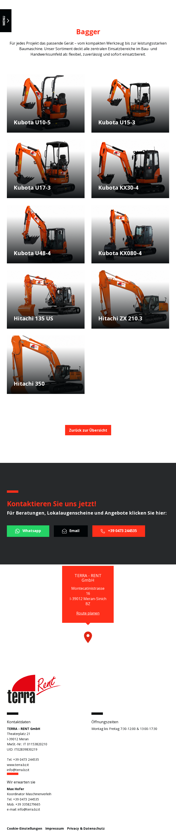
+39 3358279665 (27, 804)
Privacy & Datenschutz (86, 828)
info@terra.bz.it (18, 770)
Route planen (87, 613)
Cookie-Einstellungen (24, 828)
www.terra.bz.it (18, 765)
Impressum (54, 828)
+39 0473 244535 (122, 530)
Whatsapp (31, 530)
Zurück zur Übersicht (88, 430)
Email (74, 530)
